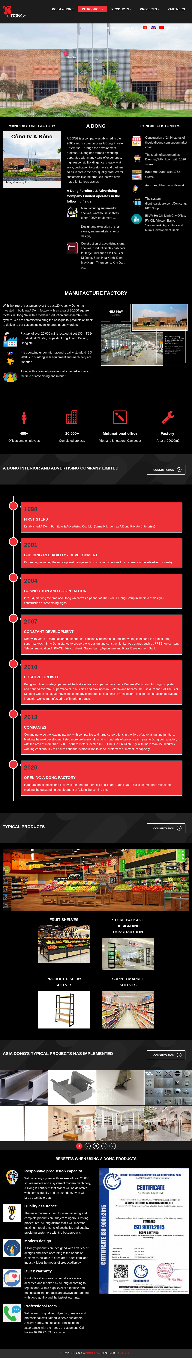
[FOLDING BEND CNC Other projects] (24, 1088)
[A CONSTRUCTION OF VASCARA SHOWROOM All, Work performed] (72, 1124)
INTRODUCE (91, 9)
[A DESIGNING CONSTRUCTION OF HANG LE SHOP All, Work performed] (120, 1124)
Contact (131, 28)
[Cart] (168, 28)
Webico (125, 1353)
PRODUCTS (120, 9)
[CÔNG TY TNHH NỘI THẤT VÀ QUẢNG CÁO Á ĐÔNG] (15, 11)
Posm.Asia (92, 1353)
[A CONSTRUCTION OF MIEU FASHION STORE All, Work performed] (168, 1124)
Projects (148, 9)
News (110, 28)
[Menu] (187, 28)
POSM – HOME (63, 9)
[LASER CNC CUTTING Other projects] (72, 1088)
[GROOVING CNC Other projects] (120, 1088)
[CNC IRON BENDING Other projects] (24, 1124)
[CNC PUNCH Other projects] (168, 1088)
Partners (176, 9)
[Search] (177, 28)
